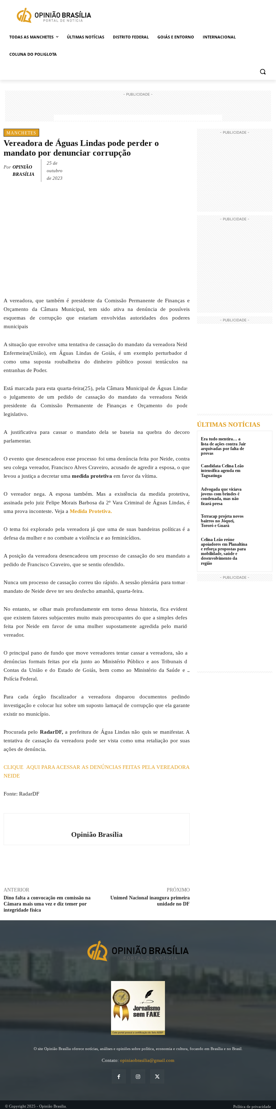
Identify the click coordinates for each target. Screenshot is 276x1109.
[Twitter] (149, 169)
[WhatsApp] (166, 169)
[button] (262, 71)
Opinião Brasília (23, 170)
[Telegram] (182, 169)
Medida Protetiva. (91, 511)
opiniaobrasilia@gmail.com (147, 1060)
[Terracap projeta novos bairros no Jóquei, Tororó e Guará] (259, 523)
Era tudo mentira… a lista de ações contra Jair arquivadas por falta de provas (223, 446)
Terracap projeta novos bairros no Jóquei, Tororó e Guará (222, 521)
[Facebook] (133, 169)
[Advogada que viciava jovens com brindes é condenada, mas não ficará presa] (259, 496)
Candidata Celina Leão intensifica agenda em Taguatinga (222, 470)
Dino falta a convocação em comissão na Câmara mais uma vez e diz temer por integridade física (47, 904)
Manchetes (21, 133)
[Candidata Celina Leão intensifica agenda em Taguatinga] (259, 472)
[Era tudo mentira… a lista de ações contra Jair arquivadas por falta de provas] (259, 445)
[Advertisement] (138, 109)
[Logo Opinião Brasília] (54, 16)
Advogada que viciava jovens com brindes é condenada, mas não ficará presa (221, 496)
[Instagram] (138, 1076)
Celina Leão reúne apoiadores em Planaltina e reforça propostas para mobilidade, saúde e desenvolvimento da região (224, 551)
